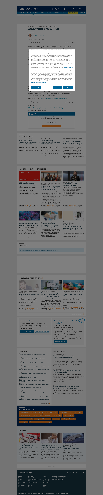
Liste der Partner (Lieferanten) (38, 82)
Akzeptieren (68, 87)
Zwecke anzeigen (36, 87)
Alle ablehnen (57, 87)
